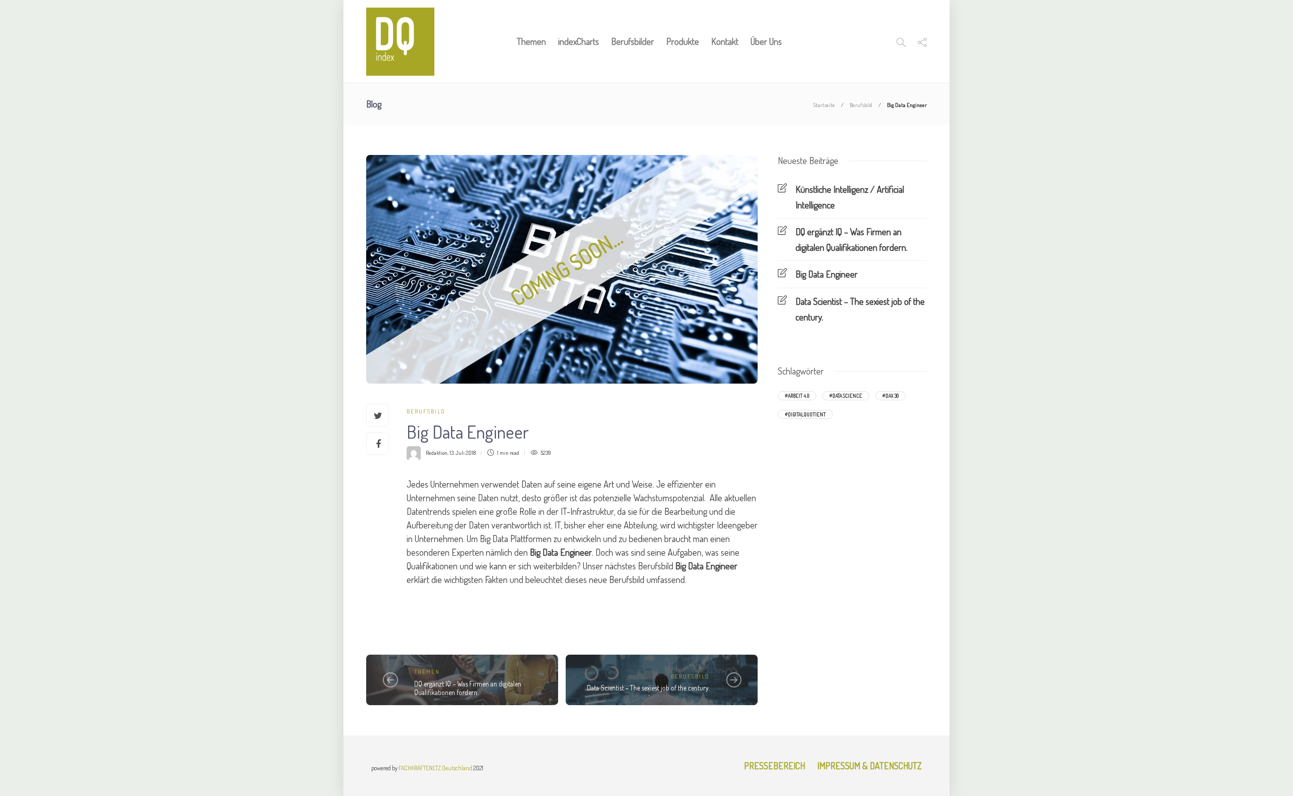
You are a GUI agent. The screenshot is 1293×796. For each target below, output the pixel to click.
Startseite (824, 105)
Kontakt (724, 41)
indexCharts (578, 41)
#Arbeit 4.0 (797, 396)
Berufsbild (861, 105)
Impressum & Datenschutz (869, 765)
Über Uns (766, 41)
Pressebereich (774, 765)
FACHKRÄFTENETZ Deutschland (435, 768)
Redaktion (436, 452)
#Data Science (845, 396)
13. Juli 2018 (463, 452)
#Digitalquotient (805, 414)
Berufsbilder (632, 41)
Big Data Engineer (826, 274)
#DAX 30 (890, 396)
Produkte (682, 41)
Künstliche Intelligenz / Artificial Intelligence (849, 197)
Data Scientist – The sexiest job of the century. (648, 687)
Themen (531, 41)
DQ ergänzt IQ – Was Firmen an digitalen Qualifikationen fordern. (467, 688)
